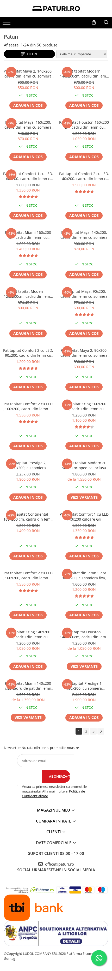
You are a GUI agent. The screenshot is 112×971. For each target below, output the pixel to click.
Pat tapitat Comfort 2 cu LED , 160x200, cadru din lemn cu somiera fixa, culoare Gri (28, 575)
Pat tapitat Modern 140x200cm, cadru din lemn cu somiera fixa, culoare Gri (84, 74)
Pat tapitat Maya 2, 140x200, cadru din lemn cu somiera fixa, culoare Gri (28, 74)
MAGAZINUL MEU (54, 810)
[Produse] (7, 24)
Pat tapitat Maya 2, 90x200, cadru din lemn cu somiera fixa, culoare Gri (84, 353)
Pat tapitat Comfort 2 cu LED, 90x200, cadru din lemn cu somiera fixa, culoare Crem (28, 353)
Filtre (31, 53)
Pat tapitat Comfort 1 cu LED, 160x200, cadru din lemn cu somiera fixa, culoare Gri (28, 176)
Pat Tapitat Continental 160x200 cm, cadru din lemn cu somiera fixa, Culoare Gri (28, 517)
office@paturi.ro (59, 864)
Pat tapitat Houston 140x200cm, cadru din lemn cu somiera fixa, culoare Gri (84, 634)
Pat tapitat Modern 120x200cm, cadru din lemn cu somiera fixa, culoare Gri (28, 294)
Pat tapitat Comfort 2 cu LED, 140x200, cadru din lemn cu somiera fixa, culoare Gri (84, 176)
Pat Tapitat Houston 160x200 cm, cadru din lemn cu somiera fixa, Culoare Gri (84, 125)
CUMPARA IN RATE (54, 821)
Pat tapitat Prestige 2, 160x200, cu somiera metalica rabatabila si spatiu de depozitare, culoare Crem (28, 465)
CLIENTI (54, 831)
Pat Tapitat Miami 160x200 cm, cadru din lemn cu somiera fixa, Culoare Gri (28, 235)
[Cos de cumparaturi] (93, 22)
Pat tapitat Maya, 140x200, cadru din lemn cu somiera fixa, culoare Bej (84, 235)
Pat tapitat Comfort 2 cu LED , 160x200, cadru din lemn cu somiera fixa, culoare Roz (28, 406)
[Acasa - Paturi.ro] (56, 8)
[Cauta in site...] (106, 22)
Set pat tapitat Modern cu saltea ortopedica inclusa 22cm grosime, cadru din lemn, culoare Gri (84, 465)
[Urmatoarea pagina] (100, 731)
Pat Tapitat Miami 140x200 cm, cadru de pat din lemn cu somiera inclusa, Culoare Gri (28, 686)
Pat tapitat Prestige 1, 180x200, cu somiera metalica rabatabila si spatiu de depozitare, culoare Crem (84, 686)
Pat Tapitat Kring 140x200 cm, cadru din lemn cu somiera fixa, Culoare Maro (28, 634)
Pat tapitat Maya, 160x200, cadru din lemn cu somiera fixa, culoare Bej (28, 125)
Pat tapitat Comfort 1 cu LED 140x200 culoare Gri (84, 517)
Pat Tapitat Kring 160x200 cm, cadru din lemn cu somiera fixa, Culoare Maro (84, 406)
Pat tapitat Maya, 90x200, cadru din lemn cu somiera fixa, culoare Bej (84, 294)
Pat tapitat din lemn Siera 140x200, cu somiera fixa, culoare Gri (84, 575)
